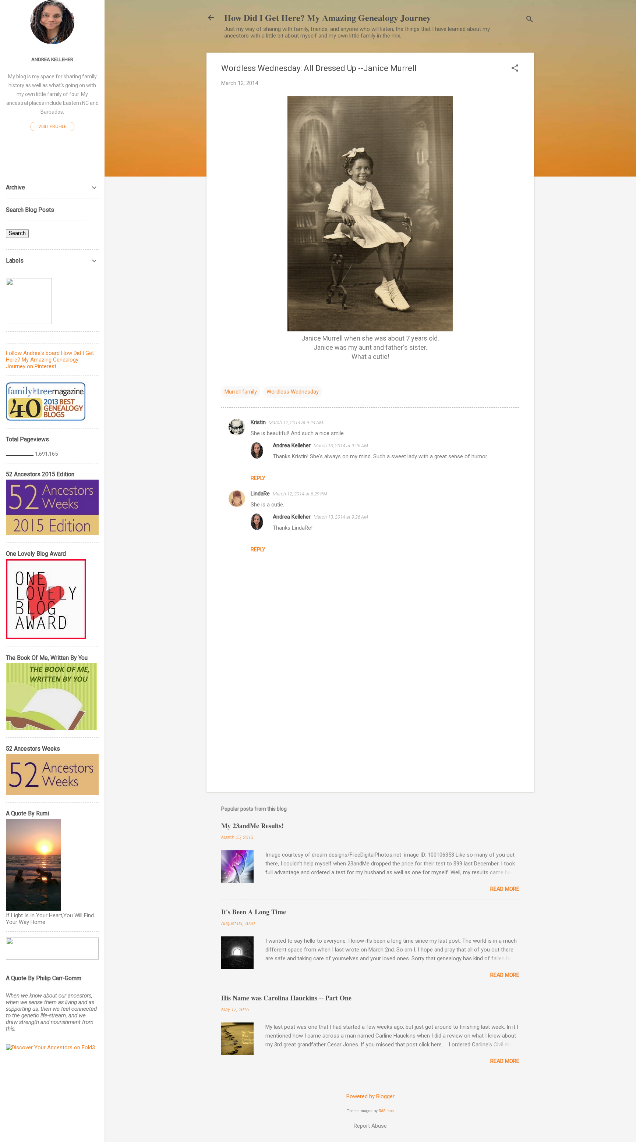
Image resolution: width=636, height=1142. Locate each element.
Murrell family (241, 391)
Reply (258, 478)
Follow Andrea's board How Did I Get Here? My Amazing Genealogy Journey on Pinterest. (50, 360)
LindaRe (260, 493)
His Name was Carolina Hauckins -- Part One (286, 998)
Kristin (258, 422)
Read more (504, 889)
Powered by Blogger (370, 1096)
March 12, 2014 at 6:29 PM (300, 494)
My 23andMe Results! (252, 825)
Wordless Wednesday (292, 391)
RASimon (386, 1111)
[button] (514, 69)
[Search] (529, 20)
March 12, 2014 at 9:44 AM (296, 422)
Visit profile (52, 126)
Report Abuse (370, 1126)
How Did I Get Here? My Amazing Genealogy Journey (327, 17)
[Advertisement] (370, 723)
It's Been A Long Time (253, 912)
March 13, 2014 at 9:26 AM (341, 445)
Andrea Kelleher (292, 445)
